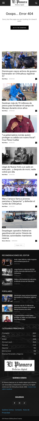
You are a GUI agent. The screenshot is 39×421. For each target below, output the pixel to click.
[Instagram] (19, 403)
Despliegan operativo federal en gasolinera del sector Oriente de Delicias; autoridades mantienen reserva (17, 234)
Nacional (5, 163)
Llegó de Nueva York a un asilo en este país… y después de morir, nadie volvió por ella (19, 169)
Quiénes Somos (8, 410)
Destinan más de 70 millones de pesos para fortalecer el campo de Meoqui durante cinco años (18, 105)
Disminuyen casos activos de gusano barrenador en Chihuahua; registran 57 (19, 73)
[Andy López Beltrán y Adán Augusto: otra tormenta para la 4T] (7, 262)
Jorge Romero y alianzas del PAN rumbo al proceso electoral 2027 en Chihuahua (25, 271)
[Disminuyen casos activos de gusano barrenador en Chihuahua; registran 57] (19, 60)
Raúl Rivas (5, 79)
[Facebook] (14, 403)
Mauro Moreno (6, 241)
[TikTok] (24, 403)
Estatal (4, 68)
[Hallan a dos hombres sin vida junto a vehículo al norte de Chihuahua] (7, 282)
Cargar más (19, 245)
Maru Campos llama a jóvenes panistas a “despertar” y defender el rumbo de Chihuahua (18, 201)
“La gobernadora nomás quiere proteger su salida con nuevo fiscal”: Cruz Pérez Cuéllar (19, 137)
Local (4, 99)
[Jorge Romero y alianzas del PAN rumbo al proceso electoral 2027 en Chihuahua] (7, 272)
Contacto (18, 410)
